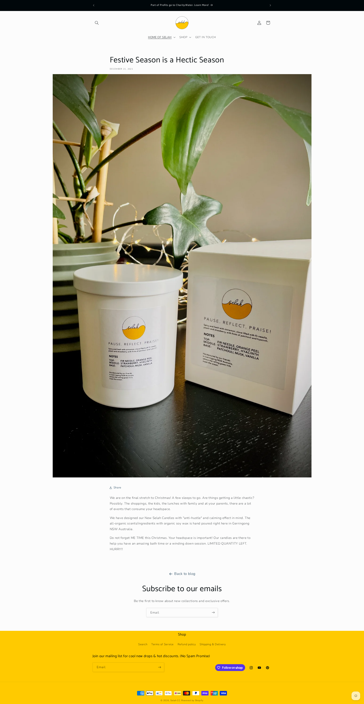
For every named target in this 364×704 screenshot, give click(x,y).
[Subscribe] (213, 612)
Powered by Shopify (192, 700)
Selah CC (175, 700)
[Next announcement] (270, 5)
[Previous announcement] (93, 5)
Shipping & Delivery (213, 644)
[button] (97, 22)
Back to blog (184, 573)
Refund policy (187, 644)
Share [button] (117, 487)
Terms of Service (162, 644)
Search (142, 644)
